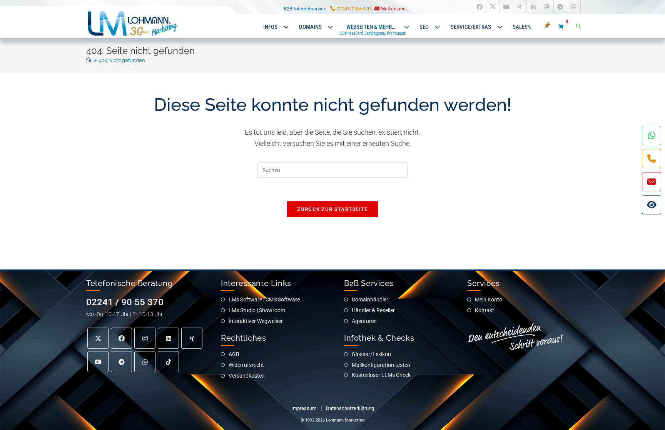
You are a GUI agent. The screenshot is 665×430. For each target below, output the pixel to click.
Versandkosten (247, 376)
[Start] (88, 60)
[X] (98, 338)
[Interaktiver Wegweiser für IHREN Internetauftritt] (651, 204)
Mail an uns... (394, 9)
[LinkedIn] (168, 338)
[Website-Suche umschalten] (578, 27)
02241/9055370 (353, 9)
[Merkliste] (549, 27)
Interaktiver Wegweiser (256, 321)
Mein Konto (488, 299)
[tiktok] (168, 361)
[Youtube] (98, 361)
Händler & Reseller (373, 310)
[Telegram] (121, 361)
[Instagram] (144, 338)
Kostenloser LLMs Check (381, 375)
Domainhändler (370, 299)
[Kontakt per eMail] (651, 181)
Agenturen (364, 321)
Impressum (303, 408)
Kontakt (484, 310)
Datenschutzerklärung (350, 408)
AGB (234, 354)
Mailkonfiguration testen (381, 365)
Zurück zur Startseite (332, 209)
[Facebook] (121, 338)
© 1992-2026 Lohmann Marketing (332, 420)
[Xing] (191, 338)
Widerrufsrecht (246, 365)
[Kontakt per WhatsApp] (651, 135)
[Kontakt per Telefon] (651, 158)
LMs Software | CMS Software (264, 299)
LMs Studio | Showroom (257, 310)
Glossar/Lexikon (371, 354)
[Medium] (144, 361)
